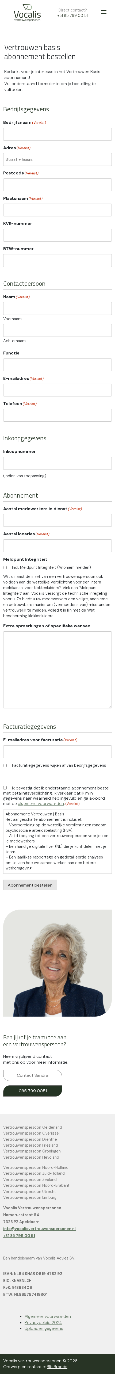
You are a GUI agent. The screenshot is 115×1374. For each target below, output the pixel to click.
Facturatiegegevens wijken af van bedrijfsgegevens (59, 765)
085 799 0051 (33, 1091)
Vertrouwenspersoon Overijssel (31, 1133)
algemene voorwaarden (41, 803)
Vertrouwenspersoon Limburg (29, 1197)
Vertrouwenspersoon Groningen (32, 1151)
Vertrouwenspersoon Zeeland (30, 1179)
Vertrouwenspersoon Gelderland (32, 1127)
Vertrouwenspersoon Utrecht (29, 1191)
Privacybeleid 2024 (43, 1322)
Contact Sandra (32, 1075)
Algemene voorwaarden (48, 1316)
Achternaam (14, 341)
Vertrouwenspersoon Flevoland (31, 1157)
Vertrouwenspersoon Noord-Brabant (36, 1185)
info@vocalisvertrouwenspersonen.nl (39, 1228)
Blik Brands (57, 1366)
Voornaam (12, 319)
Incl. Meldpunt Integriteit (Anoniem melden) (51, 567)
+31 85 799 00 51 (72, 15)
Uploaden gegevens (44, 1328)
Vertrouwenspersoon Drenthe (30, 1139)
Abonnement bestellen (30, 885)
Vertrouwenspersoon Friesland (30, 1145)
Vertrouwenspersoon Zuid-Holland (34, 1173)
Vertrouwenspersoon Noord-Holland (35, 1167)
